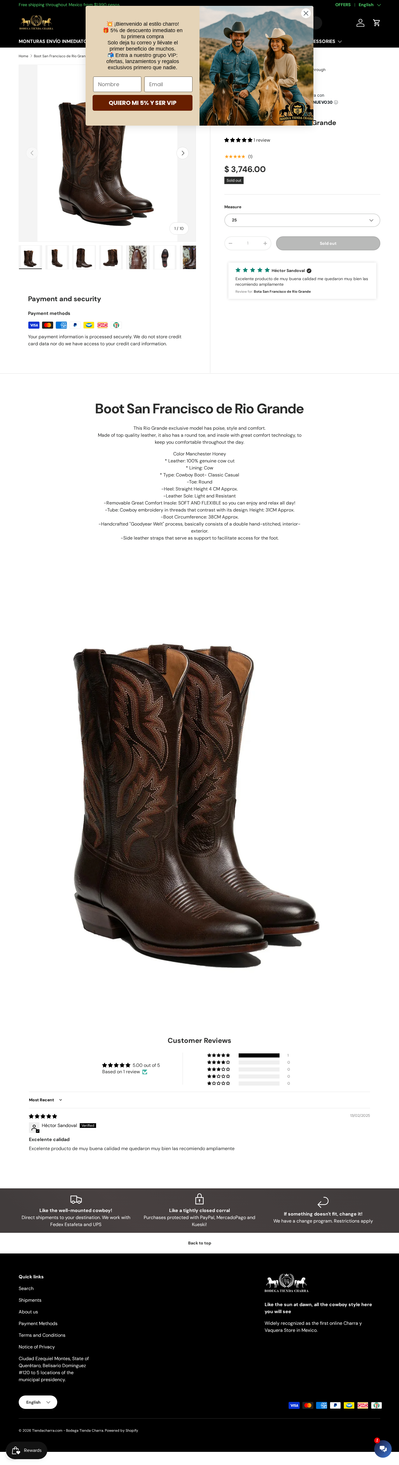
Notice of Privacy (37, 1347)
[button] (239, 140)
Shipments (30, 1300)
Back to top (199, 1243)
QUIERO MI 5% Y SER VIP (142, 103)
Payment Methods (38, 1323)
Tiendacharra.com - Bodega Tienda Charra (67, 1430)
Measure (232, 206)
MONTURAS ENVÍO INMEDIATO (53, 41)
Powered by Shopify (121, 1430)
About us (28, 1312)
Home (23, 56)
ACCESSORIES (319, 41)
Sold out (328, 243)
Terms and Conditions (42, 1335)
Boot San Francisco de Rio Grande (62, 56)
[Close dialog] (306, 13)
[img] (43, 1116)
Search (26, 1288)
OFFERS (343, 4)
